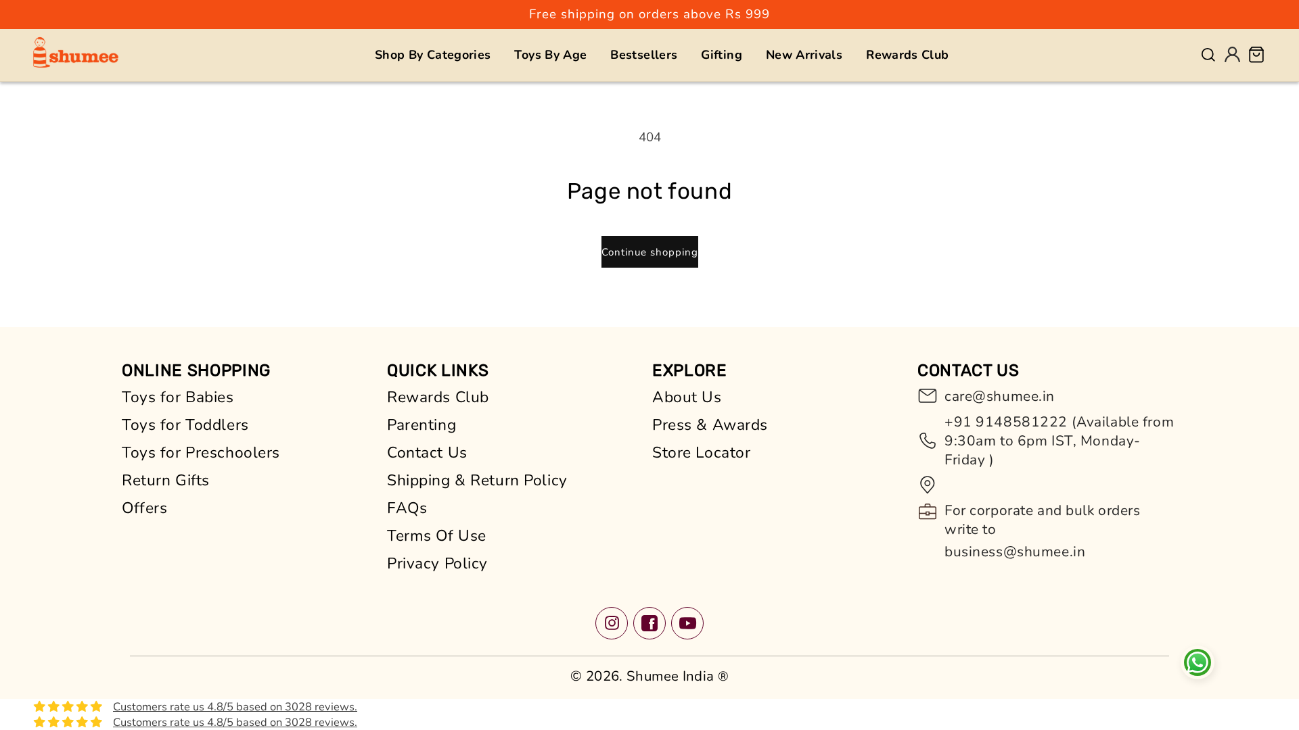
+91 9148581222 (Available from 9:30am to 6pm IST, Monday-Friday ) (1059, 440)
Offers (144, 507)
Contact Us (427, 452)
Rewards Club (438, 397)
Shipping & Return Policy (477, 480)
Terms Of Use (436, 535)
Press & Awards (710, 424)
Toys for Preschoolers (201, 452)
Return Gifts (166, 480)
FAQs (407, 507)
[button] (432, 55)
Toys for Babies (178, 397)
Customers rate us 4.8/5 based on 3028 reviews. (235, 706)
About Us (687, 397)
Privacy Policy (437, 563)
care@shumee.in (999, 396)
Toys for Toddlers (185, 424)
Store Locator (701, 452)
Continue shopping (649, 252)
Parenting (421, 424)
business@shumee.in (1014, 551)
